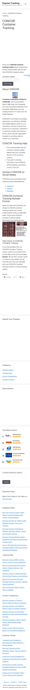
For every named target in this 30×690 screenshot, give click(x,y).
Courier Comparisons (9, 376)
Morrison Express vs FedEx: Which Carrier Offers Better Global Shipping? (14, 622)
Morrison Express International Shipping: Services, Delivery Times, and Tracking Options (14, 531)
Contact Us (14, 682)
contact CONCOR (13, 167)
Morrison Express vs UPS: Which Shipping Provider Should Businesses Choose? (14, 614)
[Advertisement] (15, 48)
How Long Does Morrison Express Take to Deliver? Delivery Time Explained (13, 568)
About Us (6, 682)
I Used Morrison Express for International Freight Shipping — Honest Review (13, 642)
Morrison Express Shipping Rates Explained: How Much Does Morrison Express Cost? (14, 539)
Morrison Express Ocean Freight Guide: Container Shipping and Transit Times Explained (13, 515)
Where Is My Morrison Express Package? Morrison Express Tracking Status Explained (14, 581)
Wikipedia (10, 191)
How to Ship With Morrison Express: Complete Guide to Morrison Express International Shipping (14, 547)
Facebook (10, 186)
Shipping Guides (7, 370)
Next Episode (6, 499)
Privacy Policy (22, 682)
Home (4, 13)
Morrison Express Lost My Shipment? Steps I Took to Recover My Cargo (14, 651)
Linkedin (9, 188)
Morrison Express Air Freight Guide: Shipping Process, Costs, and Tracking (14, 523)
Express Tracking (10, 3)
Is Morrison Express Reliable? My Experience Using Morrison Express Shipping (14, 659)
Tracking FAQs (7, 373)
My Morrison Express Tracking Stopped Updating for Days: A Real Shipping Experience (14, 667)
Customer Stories (8, 379)
